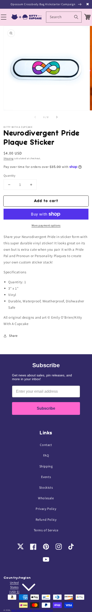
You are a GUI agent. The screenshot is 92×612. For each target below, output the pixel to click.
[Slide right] (56, 117)
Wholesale (46, 498)
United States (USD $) (14, 587)
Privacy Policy (46, 509)
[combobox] (63, 17)
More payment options (46, 225)
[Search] (76, 17)
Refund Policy (46, 519)
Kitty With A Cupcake (22, 610)
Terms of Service (46, 530)
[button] (4, 17)
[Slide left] (35, 117)
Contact (46, 445)
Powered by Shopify (43, 610)
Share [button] (13, 335)
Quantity (9, 176)
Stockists (46, 487)
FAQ (46, 455)
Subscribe (46, 408)
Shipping (8, 158)
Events (46, 477)
